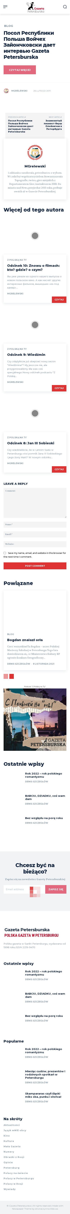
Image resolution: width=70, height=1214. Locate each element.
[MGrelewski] (7, 90)
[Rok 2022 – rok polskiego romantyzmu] (13, 780)
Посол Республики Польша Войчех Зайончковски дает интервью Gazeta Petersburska (20, 126)
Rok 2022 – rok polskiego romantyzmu (43, 775)
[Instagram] (11, 952)
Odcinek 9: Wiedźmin (26, 355)
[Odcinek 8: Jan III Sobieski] (35, 413)
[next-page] (11, 676)
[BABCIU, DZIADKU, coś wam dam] (13, 802)
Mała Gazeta (12, 1146)
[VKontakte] (18, 952)
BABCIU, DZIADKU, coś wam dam (45, 797)
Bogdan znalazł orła (25, 640)
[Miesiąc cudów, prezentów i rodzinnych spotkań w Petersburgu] (13, 1078)
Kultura (9, 1141)
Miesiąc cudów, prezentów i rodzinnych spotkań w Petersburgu (45, 1074)
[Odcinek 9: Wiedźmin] (35, 325)
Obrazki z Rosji (14, 1157)
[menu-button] (5, 6)
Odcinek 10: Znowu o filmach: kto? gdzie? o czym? (33, 268)
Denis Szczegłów (18, 663)
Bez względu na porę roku (44, 818)
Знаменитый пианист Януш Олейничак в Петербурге (53, 124)
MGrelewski (19, 90)
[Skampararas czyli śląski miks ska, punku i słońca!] (13, 1100)
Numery (9, 1151)
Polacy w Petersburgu (19, 1178)
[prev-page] (6, 676)
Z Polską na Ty (17, 260)
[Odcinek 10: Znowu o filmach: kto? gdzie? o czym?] (35, 235)
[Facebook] (5, 952)
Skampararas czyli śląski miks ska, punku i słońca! (43, 1095)
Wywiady (10, 1189)
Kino (7, 1135)
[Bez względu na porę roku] (13, 825)
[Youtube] (24, 952)
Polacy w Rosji (13, 1183)
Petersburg (12, 1167)
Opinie (8, 1162)
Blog (8, 26)
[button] (65, 7)
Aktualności (12, 1125)
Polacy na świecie (16, 1173)
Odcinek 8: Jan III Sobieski (30, 443)
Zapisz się (55, 889)
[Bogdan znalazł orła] (35, 609)
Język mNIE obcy (15, 1130)
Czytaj (59, 299)
